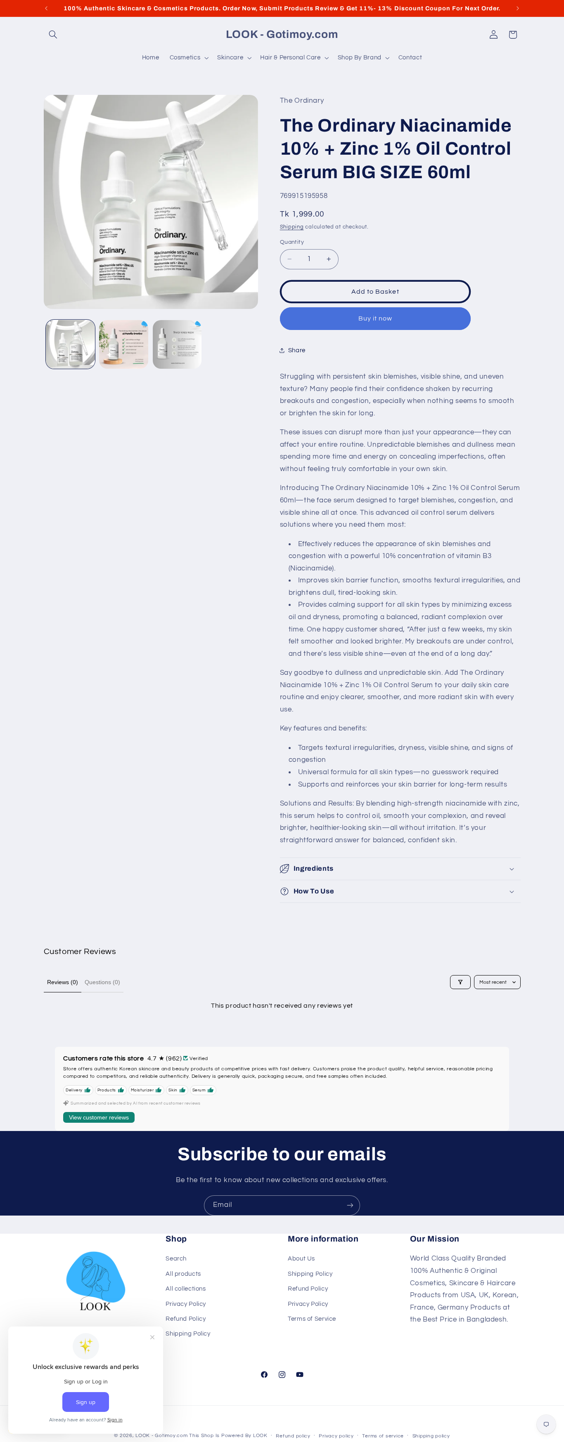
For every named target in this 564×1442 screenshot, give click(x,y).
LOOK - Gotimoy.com (161, 1435)
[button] (53, 34)
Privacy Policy (186, 1304)
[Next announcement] (518, 8)
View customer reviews (99, 1117)
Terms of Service (312, 1319)
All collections (186, 1289)
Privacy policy (336, 1436)
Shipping (292, 227)
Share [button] (297, 350)
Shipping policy (431, 1436)
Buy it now (375, 318)
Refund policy (293, 1436)
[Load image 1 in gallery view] (70, 344)
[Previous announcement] (46, 8)
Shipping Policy (188, 1334)
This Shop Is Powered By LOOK (228, 1435)
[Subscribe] (350, 1205)
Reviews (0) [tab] (62, 982)
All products (183, 1274)
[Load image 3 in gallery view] (177, 344)
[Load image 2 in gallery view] (123, 344)
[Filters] (460, 982)
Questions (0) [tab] (102, 982)
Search (176, 1259)
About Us (301, 1259)
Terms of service (383, 1436)
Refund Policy (186, 1319)
